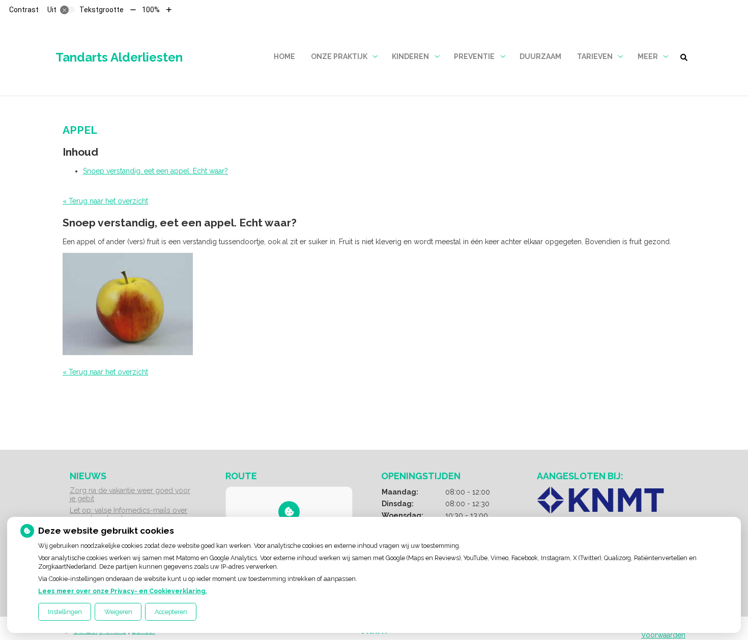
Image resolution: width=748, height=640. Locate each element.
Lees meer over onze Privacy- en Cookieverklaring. (122, 591)
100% (151, 10)
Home (284, 56)
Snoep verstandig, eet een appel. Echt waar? (155, 171)
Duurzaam (540, 56)
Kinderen (410, 56)
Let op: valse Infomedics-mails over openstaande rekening (128, 514)
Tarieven (595, 56)
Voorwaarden (663, 635)
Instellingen (65, 612)
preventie (474, 56)
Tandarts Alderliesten (119, 57)
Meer (648, 56)
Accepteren (171, 612)
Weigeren (118, 612)
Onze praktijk (339, 56)
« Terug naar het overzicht (105, 201)
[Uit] (67, 10)
